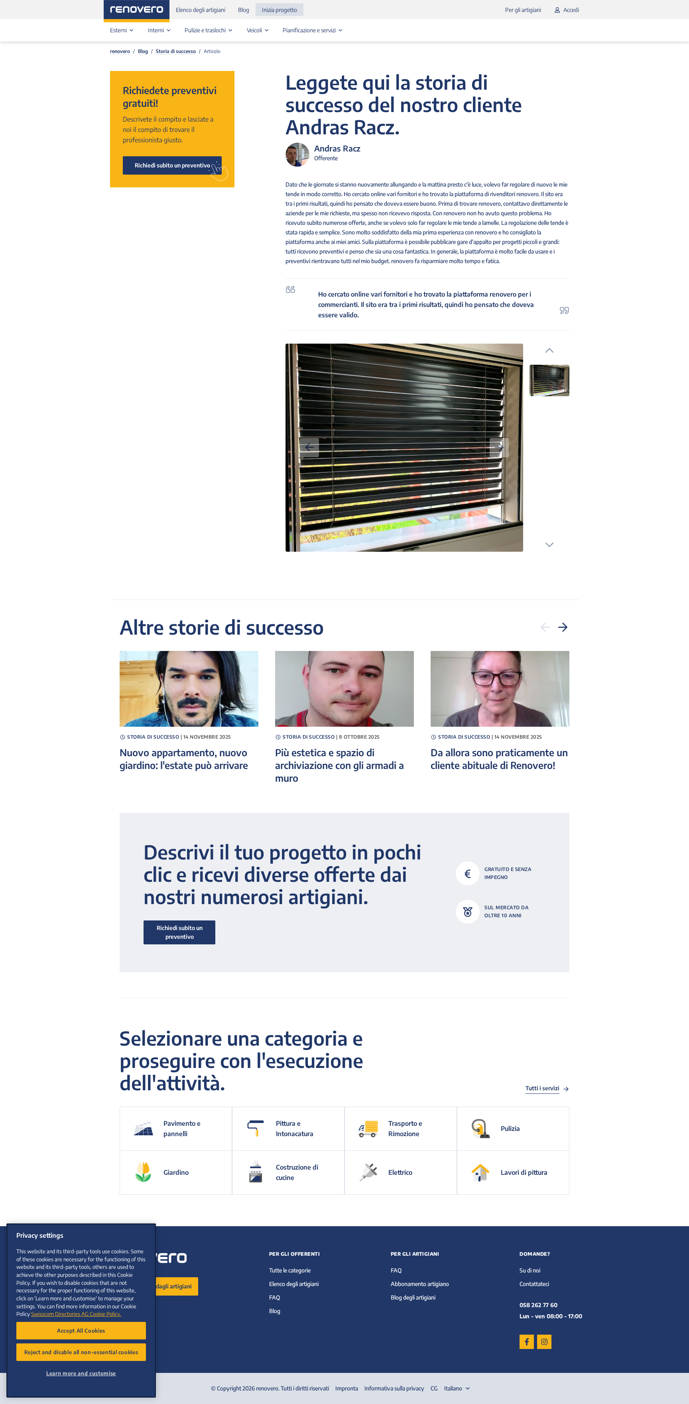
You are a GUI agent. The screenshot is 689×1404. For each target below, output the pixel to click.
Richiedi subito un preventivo (172, 165)
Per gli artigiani (523, 9)
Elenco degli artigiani (200, 9)
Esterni (119, 30)
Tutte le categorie (290, 1270)
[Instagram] (544, 1342)
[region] (81, 1310)
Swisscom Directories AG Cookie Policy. (76, 1313)
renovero (120, 51)
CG (434, 1388)
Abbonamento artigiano (420, 1283)
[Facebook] (527, 1342)
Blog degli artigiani (413, 1297)
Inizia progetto (279, 9)
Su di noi (530, 1270)
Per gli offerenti (294, 1254)
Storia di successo (176, 51)
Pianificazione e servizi (310, 30)
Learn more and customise (81, 1373)
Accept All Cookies (81, 1330)
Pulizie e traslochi (206, 30)
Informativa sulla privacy (394, 1388)
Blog (243, 9)
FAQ (274, 1297)
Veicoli (255, 30)
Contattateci (534, 1283)
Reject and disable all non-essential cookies (81, 1352)
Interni (156, 30)
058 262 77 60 (538, 1305)
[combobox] (458, 1388)
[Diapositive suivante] (563, 627)
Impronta (346, 1388)
